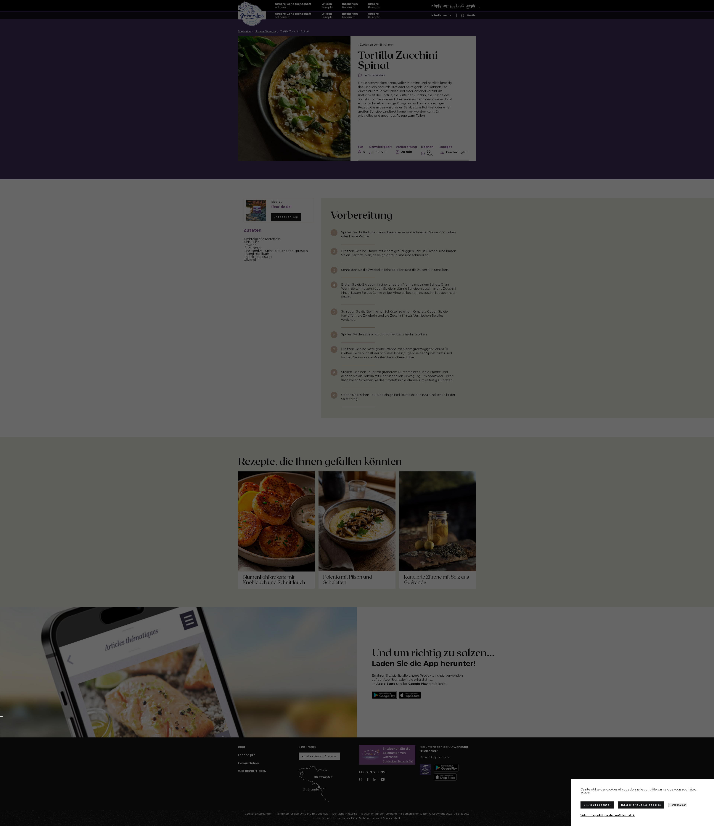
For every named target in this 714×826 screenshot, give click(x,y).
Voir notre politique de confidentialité (607, 815)
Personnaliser (678, 804)
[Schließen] (1, 716)
